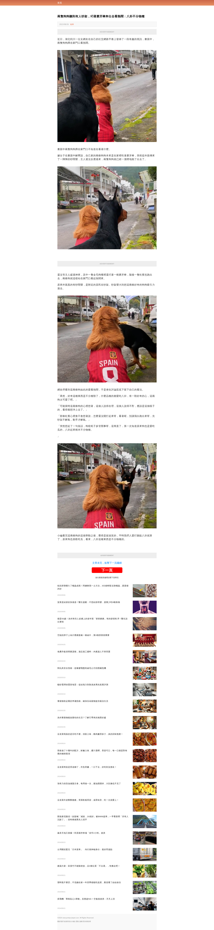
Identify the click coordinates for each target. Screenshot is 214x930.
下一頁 (107, 570)
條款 (73, 921)
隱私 (77, 921)
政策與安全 (68, 921)
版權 (81, 921)
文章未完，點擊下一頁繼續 (107, 562)
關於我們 (60, 921)
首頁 (59, 3)
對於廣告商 (87, 921)
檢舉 (72, 24)
